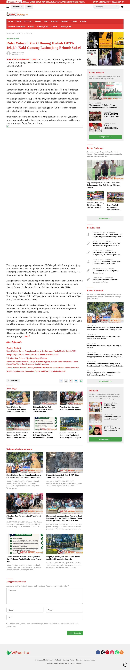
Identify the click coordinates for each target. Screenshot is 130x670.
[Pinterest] (107, 652)
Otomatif (65, 21)
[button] (117, 7)
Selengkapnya (104, 137)
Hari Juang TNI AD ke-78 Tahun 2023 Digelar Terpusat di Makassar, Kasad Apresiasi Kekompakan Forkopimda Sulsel (107, 235)
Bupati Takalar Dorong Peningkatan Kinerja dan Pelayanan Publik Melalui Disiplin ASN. (41, 351)
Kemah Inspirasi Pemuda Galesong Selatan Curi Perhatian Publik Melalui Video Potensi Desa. (42, 368)
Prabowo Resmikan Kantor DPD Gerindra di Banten (105, 281)
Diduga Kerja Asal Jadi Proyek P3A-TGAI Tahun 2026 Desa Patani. (32, 355)
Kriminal (27, 21)
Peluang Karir (42, 27)
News (46, 21)
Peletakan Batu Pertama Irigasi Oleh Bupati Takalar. (26, 358)
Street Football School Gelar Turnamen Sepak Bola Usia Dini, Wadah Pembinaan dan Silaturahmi (114, 207)
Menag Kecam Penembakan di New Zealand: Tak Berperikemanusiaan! (106, 244)
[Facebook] (98, 652)
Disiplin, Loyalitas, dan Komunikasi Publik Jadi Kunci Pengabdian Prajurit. (36, 371)
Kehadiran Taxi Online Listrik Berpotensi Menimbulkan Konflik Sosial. (112, 418)
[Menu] (8, 7)
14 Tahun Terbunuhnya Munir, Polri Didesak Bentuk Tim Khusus (107, 263)
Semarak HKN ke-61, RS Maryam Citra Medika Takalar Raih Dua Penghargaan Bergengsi (95, 205)
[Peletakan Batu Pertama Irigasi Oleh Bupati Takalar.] (71, 398)
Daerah (18, 21)
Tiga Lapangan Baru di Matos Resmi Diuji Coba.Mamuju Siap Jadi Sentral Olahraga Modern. (103, 185)
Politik (74, 21)
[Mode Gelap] (122, 7)
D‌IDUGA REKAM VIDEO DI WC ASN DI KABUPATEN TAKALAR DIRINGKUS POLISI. (113, 115)
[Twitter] (103, 652)
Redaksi (31, 27)
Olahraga (54, 21)
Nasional (38, 21)
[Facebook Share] (61, 381)
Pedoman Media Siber (16, 27)
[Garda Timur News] (17, 14)
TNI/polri (83, 21)
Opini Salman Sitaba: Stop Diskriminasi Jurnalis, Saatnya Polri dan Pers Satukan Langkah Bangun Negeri (112, 429)
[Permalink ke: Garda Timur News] (8, 53)
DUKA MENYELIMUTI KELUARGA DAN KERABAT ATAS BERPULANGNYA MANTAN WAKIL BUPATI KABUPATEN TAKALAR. (112, 127)
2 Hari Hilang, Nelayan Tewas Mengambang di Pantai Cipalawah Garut (106, 254)
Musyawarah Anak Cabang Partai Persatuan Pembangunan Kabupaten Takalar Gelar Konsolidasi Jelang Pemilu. (105, 106)
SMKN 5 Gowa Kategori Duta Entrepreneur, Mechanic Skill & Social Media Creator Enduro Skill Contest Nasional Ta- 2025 (112, 406)
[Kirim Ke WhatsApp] (81, 381)
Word (16, 39)
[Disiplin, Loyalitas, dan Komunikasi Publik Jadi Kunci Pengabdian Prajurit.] (71, 423)
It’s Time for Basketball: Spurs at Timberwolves (106, 272)
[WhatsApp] (117, 652)
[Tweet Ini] (66, 381)
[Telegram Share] (76, 381)
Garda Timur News (18, 52)
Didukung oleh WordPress (57, 663)
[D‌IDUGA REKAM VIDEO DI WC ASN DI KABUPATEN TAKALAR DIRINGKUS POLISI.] (95, 116)
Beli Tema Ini (17, 6)
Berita (10, 21)
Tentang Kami (65, 27)
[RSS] (121, 652)
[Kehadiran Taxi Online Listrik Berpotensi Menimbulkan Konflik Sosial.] (95, 418)
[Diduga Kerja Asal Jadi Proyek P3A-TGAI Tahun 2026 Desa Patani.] (45, 398)
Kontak (54, 27)
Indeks (29, 6)
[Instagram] (112, 652)
